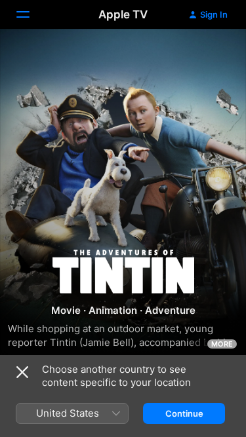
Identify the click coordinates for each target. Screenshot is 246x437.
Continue (184, 413)
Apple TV (123, 14)
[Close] (22, 372)
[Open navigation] (30, 14)
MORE (222, 344)
